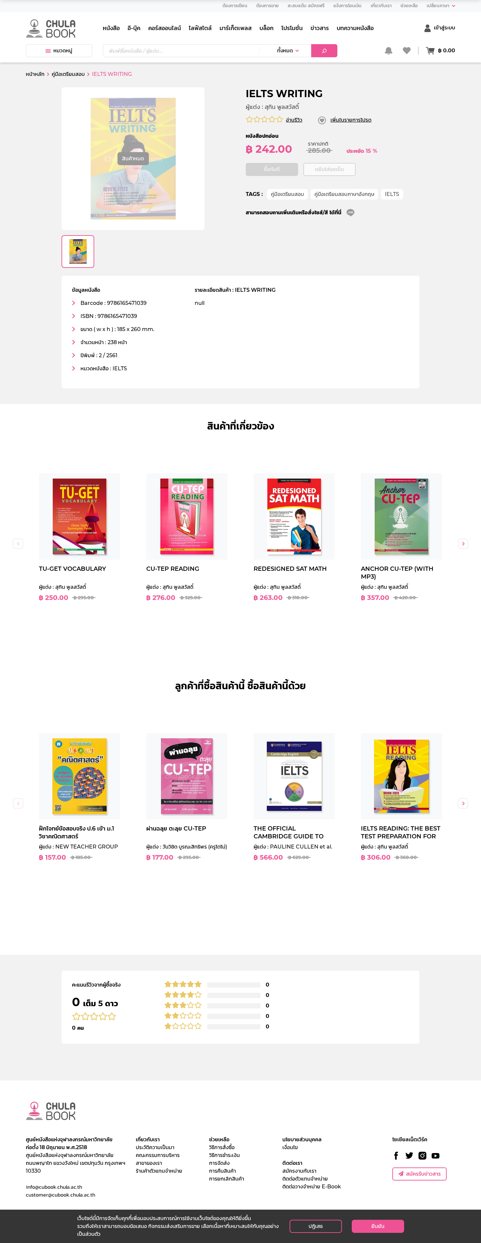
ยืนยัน (377, 1226)
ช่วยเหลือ (219, 1139)
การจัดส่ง (219, 1163)
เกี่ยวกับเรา (148, 1139)
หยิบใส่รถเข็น (329, 169)
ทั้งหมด (285, 50)
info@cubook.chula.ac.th (54, 1187)
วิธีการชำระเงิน (224, 1155)
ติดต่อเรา (292, 1163)
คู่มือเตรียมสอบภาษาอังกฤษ (344, 194)
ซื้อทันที (272, 169)
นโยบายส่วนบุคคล (302, 1139)
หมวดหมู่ (62, 50)
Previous (18, 543)
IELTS (392, 194)
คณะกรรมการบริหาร (158, 1155)
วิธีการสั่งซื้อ (222, 1147)
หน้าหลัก (35, 74)
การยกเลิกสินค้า (226, 1179)
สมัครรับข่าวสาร (423, 1174)
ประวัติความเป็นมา (155, 1147)
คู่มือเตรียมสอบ (287, 194)
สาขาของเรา (149, 1163)
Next (463, 543)
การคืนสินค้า (222, 1171)
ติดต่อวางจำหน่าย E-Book (311, 1186)
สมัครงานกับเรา (299, 1171)
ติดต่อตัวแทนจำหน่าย (305, 1179)
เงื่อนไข (290, 1147)
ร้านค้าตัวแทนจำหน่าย (159, 1171)
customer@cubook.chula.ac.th (60, 1195)
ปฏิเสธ (316, 1226)
